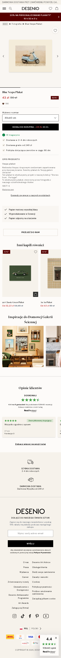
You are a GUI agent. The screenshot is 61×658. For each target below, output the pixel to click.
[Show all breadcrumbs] (5, 24)
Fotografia (17, 24)
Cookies (36, 582)
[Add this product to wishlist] (55, 30)
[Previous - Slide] (3, 56)
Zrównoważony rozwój (18, 582)
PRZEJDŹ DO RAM (30, 232)
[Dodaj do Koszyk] (35, 294)
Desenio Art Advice (41, 562)
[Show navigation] (4, 8)
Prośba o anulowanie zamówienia (42, 592)
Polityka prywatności (42, 587)
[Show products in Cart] (57, 8)
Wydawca (24, 572)
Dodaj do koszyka (30, 127)
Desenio (39, 650)
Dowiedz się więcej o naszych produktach (30, 195)
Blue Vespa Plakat (33, 24)
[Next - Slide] (57, 56)
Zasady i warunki (40, 577)
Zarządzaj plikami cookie (43, 598)
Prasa (26, 567)
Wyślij (30, 543)
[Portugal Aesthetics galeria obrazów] (23, 346)
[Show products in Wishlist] (50, 8)
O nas (26, 562)
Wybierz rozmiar (10, 112)
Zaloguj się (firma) (20, 608)
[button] (49, 645)
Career (25, 577)
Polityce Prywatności (42, 552)
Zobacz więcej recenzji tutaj (30, 444)
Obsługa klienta (39, 567)
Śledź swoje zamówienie (43, 572)
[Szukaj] (10, 8)
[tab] (10, 86)
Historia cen (8, 189)
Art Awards (23, 603)
